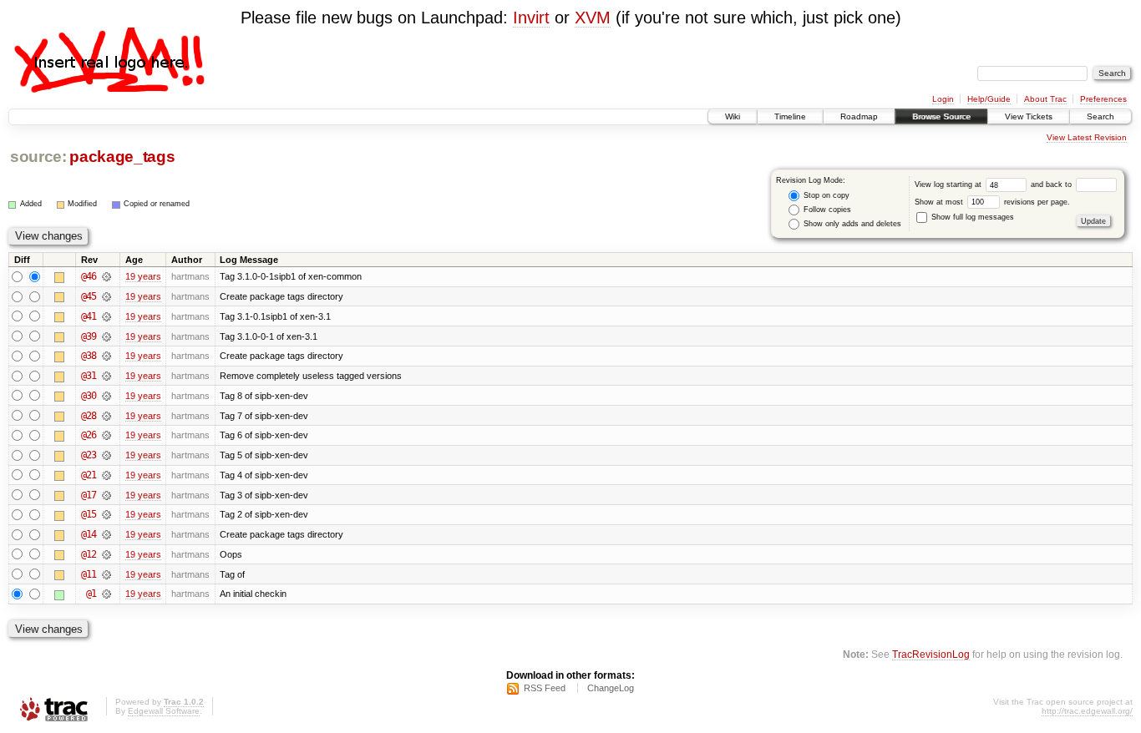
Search (1100, 116)
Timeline (790, 116)
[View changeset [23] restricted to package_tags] (106, 455)
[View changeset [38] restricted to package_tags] (106, 355)
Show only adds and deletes (851, 224)
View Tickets (1028, 116)
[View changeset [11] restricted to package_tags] (106, 574)
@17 (88, 495)
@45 (88, 296)
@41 (88, 316)
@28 (88, 416)
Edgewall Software (164, 710)
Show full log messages (971, 217)
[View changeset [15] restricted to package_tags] (106, 514)
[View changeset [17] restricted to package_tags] (106, 495)
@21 (88, 475)
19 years (143, 276)
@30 (88, 396)
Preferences (1103, 99)
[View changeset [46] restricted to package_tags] (106, 276)
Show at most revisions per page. (992, 202)
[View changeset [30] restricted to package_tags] (106, 396)
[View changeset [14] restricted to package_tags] (106, 534)
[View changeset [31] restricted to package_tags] (106, 376)
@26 (88, 435)
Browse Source (941, 116)
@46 (88, 276)
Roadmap (859, 116)
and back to (1052, 184)
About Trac (1045, 99)
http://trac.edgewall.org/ (1087, 710)
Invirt (531, 17)
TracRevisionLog (931, 654)
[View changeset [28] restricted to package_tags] (106, 416)
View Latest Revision (1087, 137)
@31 (88, 376)
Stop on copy (825, 195)
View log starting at (949, 184)
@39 (88, 336)
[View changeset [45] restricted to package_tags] (106, 296)
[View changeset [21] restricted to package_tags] (106, 475)
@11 (88, 574)
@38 (88, 355)
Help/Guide (989, 99)
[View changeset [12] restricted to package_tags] (106, 554)
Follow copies (826, 209)
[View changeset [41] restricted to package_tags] (106, 316)
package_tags (122, 156)
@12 (88, 554)
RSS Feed (544, 688)
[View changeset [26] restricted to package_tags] (106, 435)
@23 (88, 455)
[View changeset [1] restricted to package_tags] (106, 593)
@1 (91, 593)
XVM (593, 17)
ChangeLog (610, 688)
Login (943, 99)
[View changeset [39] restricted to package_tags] (106, 336)
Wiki (732, 116)
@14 (88, 534)
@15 (88, 514)
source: (38, 156)
